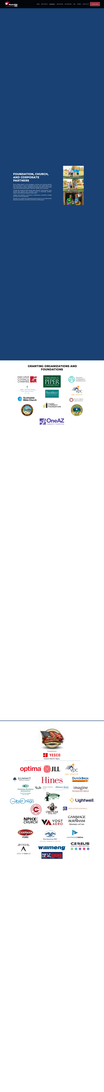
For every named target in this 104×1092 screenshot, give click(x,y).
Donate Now (95, 4)
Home (38, 4)
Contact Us (86, 4)
